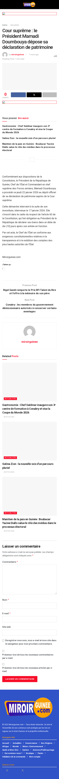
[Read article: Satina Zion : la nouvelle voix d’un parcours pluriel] (29, 441)
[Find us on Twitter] (7, 770)
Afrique (5, 746)
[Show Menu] (3, 4)
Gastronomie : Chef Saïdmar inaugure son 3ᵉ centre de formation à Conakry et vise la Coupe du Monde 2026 (27, 129)
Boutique (30, 753)
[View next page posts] (32, 160)
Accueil (5, 743)
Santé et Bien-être (10, 750)
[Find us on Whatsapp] (15, 770)
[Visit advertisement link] (29, 17)
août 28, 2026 (8, 531)
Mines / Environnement (33, 746)
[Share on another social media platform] (49, 94)
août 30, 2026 (8, 417)
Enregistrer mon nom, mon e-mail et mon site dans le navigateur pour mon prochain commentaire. (30, 642)
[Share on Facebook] (18, 94)
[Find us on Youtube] (11, 770)
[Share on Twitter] (34, 94)
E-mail (6, 613)
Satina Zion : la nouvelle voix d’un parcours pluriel (29, 138)
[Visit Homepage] (29, 5)
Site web (6, 627)
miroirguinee (17, 54)
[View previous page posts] (27, 160)
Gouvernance (31, 743)
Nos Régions (46, 743)
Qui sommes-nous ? (13, 753)
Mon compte (34, 757)
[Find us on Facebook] (3, 770)
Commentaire (10, 561)
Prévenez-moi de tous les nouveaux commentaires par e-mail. (27, 656)
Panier (40, 753)
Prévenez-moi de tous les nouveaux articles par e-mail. (27, 669)
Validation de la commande (13, 757)
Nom (5, 599)
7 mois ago (34, 54)
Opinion (25, 750)
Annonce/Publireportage (43, 750)
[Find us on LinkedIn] (19, 770)
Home (4, 25)
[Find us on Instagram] (27, 770)
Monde (16, 746)
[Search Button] (55, 4)
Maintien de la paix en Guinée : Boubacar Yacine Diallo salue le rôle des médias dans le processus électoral (28, 147)
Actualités (14, 25)
